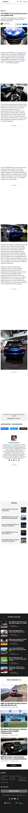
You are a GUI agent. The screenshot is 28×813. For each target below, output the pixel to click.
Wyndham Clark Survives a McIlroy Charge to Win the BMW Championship (14, 731)
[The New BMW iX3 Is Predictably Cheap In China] (23, 508)
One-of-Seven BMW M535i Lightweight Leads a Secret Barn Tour (17, 649)
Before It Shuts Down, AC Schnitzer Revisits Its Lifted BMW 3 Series (18, 659)
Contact (20, 776)
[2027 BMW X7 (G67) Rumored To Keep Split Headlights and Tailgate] (4, 621)
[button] (25, 368)
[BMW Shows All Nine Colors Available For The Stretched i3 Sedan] (4, 667)
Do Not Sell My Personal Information (23, 780)
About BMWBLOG (4, 776)
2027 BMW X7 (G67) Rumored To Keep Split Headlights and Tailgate (18, 622)
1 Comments (25, 24)
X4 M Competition (18, 52)
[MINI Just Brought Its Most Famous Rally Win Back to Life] (4, 630)
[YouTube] (14, 460)
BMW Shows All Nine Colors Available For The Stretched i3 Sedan (17, 668)
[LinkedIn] (19, 460)
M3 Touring (17, 272)
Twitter (14, 428)
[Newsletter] (21, 1)
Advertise (3, 777)
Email (24, 428)
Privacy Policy (12, 779)
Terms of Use (12, 777)
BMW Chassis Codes (14, 776)
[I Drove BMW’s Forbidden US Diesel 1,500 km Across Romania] (23, 538)
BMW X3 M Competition (6, 424)
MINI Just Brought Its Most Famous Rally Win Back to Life (17, 631)
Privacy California (4, 782)
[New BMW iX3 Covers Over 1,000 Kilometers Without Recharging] (23, 515)
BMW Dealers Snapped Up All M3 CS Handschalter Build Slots (18, 640)
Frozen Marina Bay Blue (17, 424)
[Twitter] (12, 460)
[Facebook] (9, 460)
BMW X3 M (3, 11)
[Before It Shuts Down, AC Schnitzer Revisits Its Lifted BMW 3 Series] (4, 657)
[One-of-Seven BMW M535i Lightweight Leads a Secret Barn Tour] (4, 648)
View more (13, 765)
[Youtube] (15, 799)
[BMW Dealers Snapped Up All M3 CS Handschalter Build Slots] (4, 639)
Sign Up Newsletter (23, 777)
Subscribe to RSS (4, 779)
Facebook (5, 428)
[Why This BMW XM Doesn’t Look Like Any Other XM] (23, 530)
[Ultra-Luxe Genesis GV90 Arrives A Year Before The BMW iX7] (23, 523)
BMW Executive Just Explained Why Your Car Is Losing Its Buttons (14, 758)
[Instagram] (16, 460)
